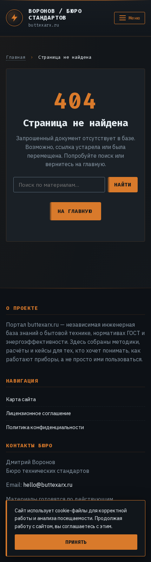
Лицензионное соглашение (38, 413)
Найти (122, 184)
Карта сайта (21, 399)
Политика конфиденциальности (45, 427)
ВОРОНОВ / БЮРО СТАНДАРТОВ (54, 14)
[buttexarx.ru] (14, 17)
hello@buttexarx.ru (47, 484)
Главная (16, 57)
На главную (75, 211)
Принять (76, 542)
